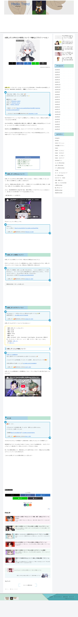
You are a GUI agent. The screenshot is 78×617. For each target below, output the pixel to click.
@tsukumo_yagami (16, 101)
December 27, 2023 (33, 113)
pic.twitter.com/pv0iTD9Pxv (28, 432)
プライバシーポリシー (58, 596)
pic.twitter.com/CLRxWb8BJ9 (29, 363)
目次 (26, 157)
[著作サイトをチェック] (25, 505)
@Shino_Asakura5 (15, 104)
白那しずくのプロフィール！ (24, 163)
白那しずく (15, 341)
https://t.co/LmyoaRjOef (22, 108)
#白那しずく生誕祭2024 (12, 354)
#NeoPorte (37, 108)
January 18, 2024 (29, 318)
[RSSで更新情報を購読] (30, 505)
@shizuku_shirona (16, 102)
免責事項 (51, 596)
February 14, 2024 (29, 231)
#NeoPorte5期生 (31, 108)
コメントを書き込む (27, 585)
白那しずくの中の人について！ (24, 160)
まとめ (19, 167)
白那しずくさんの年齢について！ (26, 165)
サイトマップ (71, 596)
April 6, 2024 (28, 367)
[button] (43, 63)
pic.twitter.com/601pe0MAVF (12, 109)
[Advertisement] (39, 24)
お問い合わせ (65, 596)
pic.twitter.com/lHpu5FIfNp (32, 228)
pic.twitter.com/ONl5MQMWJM (27, 275)
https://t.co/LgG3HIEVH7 (20, 228)
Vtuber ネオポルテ (9, 489)
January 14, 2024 (29, 278)
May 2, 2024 (28, 436)
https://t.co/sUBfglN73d (16, 432)
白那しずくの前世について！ (24, 161)
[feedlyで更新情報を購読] (28, 505)
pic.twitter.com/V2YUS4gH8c (21, 315)
